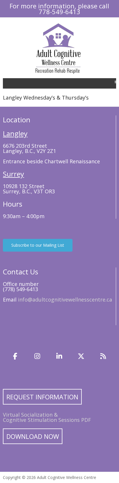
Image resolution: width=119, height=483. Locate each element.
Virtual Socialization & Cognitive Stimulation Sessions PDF (47, 417)
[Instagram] (37, 356)
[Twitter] (81, 356)
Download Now (32, 436)
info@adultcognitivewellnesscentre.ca (65, 299)
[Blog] (103, 356)
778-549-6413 (59, 11)
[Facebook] (15, 356)
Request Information (42, 396)
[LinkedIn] (59, 356)
